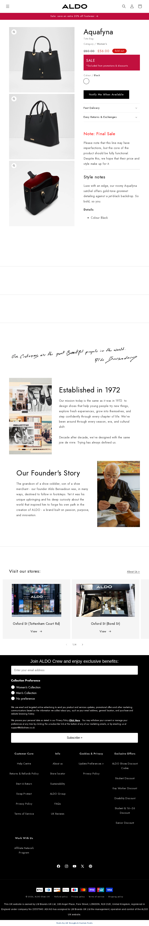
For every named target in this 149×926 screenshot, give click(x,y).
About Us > (133, 571)
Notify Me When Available (106, 94)
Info (57, 753)
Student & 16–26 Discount (125, 810)
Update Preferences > (91, 763)
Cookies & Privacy (91, 753)
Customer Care (24, 753)
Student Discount (125, 778)
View (34, 631)
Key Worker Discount (125, 788)
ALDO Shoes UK (42, 896)
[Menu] (8, 6)
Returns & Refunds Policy (24, 773)
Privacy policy (78, 896)
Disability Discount (124, 798)
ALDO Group (58, 794)
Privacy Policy (24, 804)
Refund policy (61, 896)
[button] (124, 6)
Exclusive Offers (124, 753)
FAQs (58, 804)
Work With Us (24, 838)
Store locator (57, 773)
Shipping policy (115, 896)
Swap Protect (24, 794)
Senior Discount (125, 823)
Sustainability (57, 784)
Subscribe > (74, 737)
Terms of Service (24, 814)
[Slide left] (67, 645)
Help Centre (24, 763)
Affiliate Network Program (24, 850)
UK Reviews (57, 814)
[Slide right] (82, 645)
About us (58, 763)
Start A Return (24, 784)
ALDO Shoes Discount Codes (125, 766)
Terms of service (96, 896)
